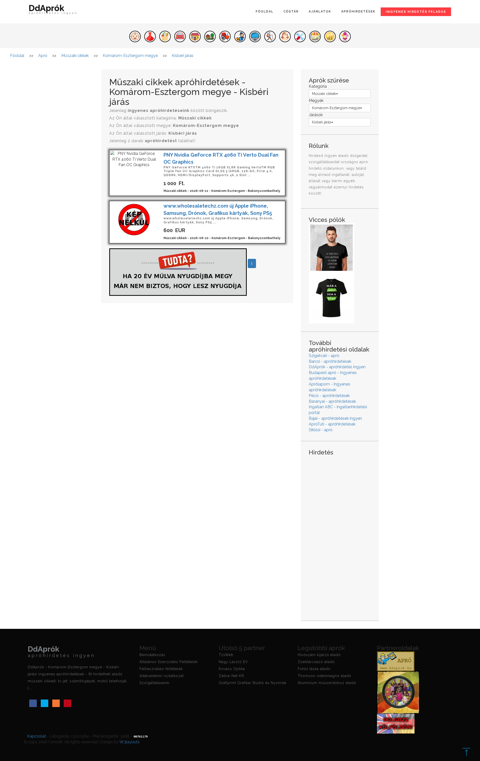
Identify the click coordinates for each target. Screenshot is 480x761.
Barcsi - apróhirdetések (330, 361)
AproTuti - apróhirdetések (332, 424)
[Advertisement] (340, 534)
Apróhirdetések (358, 11)
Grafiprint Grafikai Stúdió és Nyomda (252, 683)
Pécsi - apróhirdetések (329, 395)
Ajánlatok (320, 11)
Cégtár (291, 11)
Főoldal (265, 11)
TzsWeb (226, 655)
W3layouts (130, 742)
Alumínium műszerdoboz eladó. (327, 683)
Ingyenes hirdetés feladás (416, 11)
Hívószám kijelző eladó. (320, 655)
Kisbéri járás (321, 122)
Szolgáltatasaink (154, 683)
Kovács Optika (232, 669)
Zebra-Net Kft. (232, 676)
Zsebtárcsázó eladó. (317, 662)
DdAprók (53, 9)
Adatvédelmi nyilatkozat (162, 676)
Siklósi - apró (320, 429)
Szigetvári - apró (324, 355)
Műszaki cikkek (324, 94)
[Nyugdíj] (178, 271)
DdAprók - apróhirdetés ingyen (337, 367)
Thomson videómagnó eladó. (325, 676)
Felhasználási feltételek (161, 669)
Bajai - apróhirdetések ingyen (335, 418)
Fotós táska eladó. (315, 669)
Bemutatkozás (152, 655)
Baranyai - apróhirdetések (332, 401)
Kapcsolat (36, 736)
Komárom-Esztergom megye (336, 108)
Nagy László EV (233, 662)
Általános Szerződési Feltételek (169, 662)
